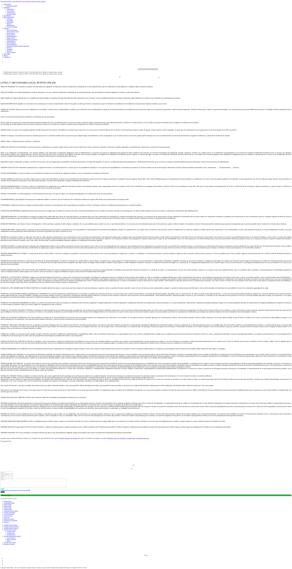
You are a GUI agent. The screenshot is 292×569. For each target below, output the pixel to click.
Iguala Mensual (10, 9)
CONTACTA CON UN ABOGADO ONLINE (147, 69)
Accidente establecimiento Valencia (12, 536)
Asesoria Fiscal (10, 11)
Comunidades (10, 22)
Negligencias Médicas (12, 27)
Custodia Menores (11, 41)
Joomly (2, 488)
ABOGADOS (7, 4)
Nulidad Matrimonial (12, 36)
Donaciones (9, 51)
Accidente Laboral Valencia (10, 525)
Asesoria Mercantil (11, 14)
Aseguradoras (10, 20)
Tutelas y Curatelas (11, 52)
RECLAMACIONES (9, 17)
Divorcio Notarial (11, 35)
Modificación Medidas (12, 39)
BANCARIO (7, 54)
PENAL (6, 55)
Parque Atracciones (11, 539)
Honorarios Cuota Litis (9, 544)
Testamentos (10, 49)
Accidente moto (10, 533)
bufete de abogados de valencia (68, 438)
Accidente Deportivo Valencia (11, 528)
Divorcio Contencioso (12, 30)
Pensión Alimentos (11, 43)
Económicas (10, 19)
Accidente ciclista (11, 531)
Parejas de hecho (11, 38)
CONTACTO (7, 57)
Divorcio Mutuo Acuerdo (13, 31)
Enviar (2, 492)
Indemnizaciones (11, 25)
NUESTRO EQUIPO (12, 6)
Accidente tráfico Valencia (10, 529)
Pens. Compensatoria (12, 44)
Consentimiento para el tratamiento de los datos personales (15, 490)
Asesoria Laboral (11, 12)
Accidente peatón (11, 534)
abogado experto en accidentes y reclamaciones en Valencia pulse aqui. (128, 438)
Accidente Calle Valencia (10, 542)
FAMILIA (6, 28)
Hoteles (8, 541)
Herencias (9, 47)
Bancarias (9, 23)
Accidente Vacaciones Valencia (11, 526)
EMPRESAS (7, 7)
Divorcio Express (11, 33)
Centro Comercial (11, 537)
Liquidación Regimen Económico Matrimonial (18, 46)
